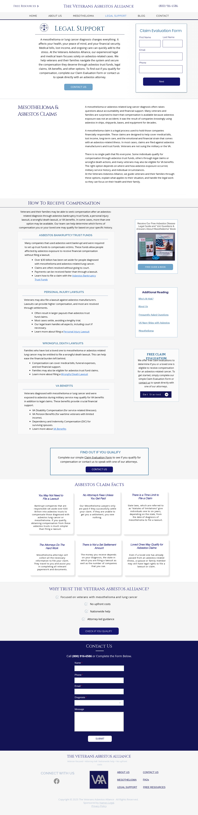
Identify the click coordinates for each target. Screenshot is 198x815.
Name (78, 663)
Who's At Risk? (146, 299)
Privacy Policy (99, 806)
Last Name (168, 37)
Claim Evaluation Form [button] (98, 457)
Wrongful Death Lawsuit (74, 374)
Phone (142, 63)
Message (79, 709)
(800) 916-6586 (168, 6)
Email (142, 50)
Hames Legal (106, 802)
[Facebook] (56, 781)
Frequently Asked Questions (154, 315)
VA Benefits (59, 428)
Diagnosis (80, 697)
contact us (144, 382)
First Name (145, 37)
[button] (26, 6)
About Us (143, 307)
